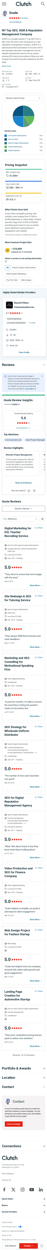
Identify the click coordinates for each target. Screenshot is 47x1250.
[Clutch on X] (13, 1189)
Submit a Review (22, 509)
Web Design (26, 280)
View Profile (24, 352)
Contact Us (6, 1180)
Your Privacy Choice (9, 1227)
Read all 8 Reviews (23, 483)
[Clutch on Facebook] (4, 1189)
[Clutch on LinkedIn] (40, 1189)
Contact (27, 1246)
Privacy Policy (7, 1222)
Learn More (29, 389)
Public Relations (14, 150)
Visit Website (10, 1246)
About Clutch (7, 1199)
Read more (6, 66)
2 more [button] (32, 323)
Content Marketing (15, 147)
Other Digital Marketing (16, 274)
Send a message (13, 1124)
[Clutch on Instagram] (22, 1189)
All (7, 267)
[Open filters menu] (42, 518)
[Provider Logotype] (5, 13)
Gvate (13, 13)
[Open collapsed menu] (4, 4)
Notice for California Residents (13, 1231)
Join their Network (15, 22)
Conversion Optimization (17, 136)
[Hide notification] (42, 376)
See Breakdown (22, 428)
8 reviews (24, 18)
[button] (20, 518)
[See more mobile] (36, 585)
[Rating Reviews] (14, 18)
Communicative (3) (13, 440)
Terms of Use (6, 1235)
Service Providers (9, 1212)
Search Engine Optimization (18, 143)
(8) (29, 423)
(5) (22, 313)
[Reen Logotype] (9, 305)
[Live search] (43, 4)
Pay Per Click (13, 139)
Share (40, 528)
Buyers (5, 1205)
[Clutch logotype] (23, 4)
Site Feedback (8, 1173)
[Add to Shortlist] (42, 1246)
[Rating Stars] (15, 313)
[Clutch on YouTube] (31, 1189)
